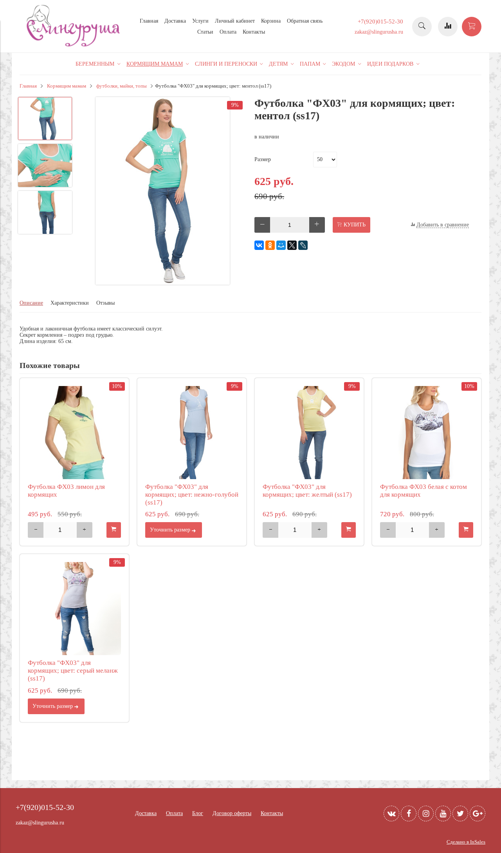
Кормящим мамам (66, 86)
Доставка (175, 21)
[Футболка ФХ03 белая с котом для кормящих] (426, 432)
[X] (292, 245)
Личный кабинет (235, 21)
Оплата (228, 32)
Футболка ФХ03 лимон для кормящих (66, 490)
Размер (262, 159)
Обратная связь (305, 21)
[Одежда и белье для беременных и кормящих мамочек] (74, 45)
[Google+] (477, 813)
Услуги (200, 21)
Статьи (205, 32)
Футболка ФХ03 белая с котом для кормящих (423, 490)
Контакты (254, 32)
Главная (149, 21)
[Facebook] (408, 813)
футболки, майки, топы (121, 86)
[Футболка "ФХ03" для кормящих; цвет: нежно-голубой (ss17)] (191, 432)
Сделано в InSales (466, 842)
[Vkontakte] (391, 813)
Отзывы (105, 303)
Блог (197, 813)
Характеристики (69, 303)
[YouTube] (443, 813)
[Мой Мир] (281, 245)
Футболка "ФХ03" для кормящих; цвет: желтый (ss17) (307, 490)
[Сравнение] (448, 26)
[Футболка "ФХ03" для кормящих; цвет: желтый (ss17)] (309, 432)
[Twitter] (460, 813)
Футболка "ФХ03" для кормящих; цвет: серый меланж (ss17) (73, 670)
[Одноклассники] (270, 245)
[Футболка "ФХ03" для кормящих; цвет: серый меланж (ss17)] (74, 608)
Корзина (271, 21)
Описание (31, 303)
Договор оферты (232, 813)
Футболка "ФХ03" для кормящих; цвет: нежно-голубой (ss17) (191, 494)
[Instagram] (426, 813)
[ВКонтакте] (259, 245)
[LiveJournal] (303, 245)
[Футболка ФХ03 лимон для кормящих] (74, 432)
